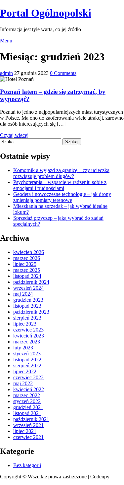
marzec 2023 (26, 341)
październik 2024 (31, 282)
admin (6, 73)
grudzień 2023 (28, 300)
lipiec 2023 (24, 324)
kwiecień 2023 (28, 335)
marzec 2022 (26, 395)
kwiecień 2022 (28, 389)
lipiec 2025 (24, 264)
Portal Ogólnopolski (45, 13)
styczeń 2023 (27, 353)
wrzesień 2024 (28, 288)
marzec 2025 (26, 270)
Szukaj (71, 141)
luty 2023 (23, 347)
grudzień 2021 (28, 407)
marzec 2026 (26, 258)
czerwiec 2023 (28, 330)
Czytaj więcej (14, 135)
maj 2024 (23, 294)
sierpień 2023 (27, 318)
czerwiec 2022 (28, 377)
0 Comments (63, 73)
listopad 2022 (27, 359)
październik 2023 (31, 312)
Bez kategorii (27, 465)
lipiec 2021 (24, 431)
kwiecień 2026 (28, 252)
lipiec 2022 (24, 371)
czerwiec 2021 (28, 437)
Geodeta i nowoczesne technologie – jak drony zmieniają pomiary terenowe (62, 197)
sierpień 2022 (27, 365)
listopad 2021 (27, 413)
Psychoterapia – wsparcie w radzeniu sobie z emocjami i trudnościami (59, 185)
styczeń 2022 (27, 401)
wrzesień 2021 (28, 425)
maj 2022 (23, 383)
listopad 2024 (27, 276)
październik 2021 (31, 419)
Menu (6, 40)
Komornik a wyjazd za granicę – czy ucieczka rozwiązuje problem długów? (61, 173)
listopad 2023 (27, 306)
